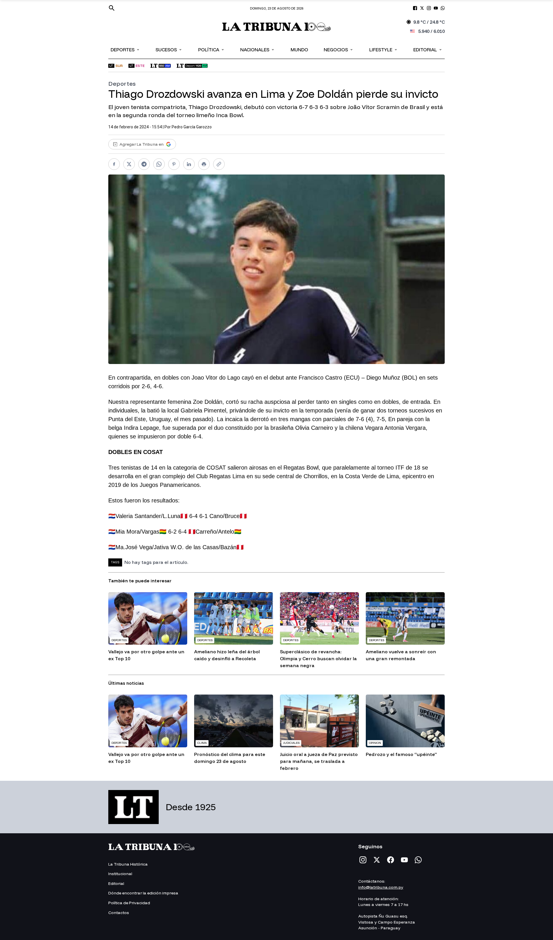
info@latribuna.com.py (380, 887)
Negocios (338, 49)
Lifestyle (383, 49)
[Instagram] (363, 859)
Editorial (427, 49)
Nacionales (257, 49)
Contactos (118, 912)
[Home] (276, 26)
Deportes (125, 49)
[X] (376, 859)
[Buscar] (111, 8)
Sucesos (169, 49)
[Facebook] (390, 859)
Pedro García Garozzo (192, 127)
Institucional (120, 873)
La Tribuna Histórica (128, 864)
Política (211, 49)
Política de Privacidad (129, 902)
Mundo (299, 49)
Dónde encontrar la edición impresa (143, 893)
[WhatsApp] (418, 859)
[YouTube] (404, 859)
